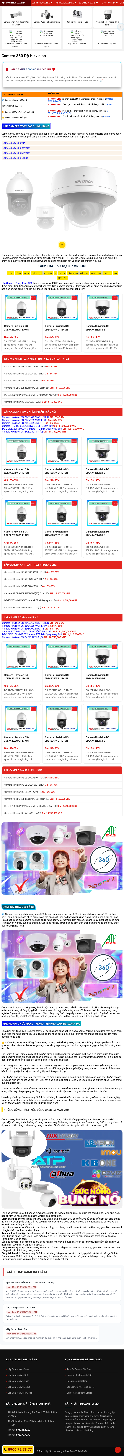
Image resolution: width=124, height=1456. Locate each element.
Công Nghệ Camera (41, 3)
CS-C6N (108, 104)
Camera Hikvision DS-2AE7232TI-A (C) (33, 402)
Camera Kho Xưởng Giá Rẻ (79, 1375)
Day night (48, 273)
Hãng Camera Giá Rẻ (64, 3)
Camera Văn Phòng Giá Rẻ (79, 1393)
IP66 (115, 273)
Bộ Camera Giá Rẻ (87, 3)
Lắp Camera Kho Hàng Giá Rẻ (81, 1387)
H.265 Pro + (62, 278)
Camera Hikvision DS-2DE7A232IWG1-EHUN (16, 328)
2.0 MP (10, 273)
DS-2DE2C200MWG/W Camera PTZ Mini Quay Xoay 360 (41, 395)
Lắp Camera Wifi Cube (18, 1369)
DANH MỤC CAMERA (15, 3)
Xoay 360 (107, 273)
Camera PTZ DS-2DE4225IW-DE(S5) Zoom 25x (37, 388)
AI (56, 273)
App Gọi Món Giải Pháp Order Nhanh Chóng (30, 1282)
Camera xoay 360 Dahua (15, 158)
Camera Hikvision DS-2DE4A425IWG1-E (98, 328)
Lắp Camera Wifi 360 (18, 1375)
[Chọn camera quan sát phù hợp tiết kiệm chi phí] (121, 27)
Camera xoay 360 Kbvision (16, 148)
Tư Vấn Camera (107, 3)
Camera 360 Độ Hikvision (62, 266)
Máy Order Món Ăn (16, 1329)
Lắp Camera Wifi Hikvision (20, 1393)
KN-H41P (107, 116)
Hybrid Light (37, 273)
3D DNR (62, 273)
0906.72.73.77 (23, 1435)
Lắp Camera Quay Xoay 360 (17, 283)
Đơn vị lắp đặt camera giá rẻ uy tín (55, 1451)
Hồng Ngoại (73, 273)
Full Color (84, 273)
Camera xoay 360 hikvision (16, 153)
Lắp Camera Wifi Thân (18, 1381)
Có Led (18, 273)
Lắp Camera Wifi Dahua (19, 1387)
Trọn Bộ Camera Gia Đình (79, 1369)
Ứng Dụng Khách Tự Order (20, 1307)
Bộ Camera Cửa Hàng (77, 1381)
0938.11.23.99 (23, 1430)
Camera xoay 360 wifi (14, 143)
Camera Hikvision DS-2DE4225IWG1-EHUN (57, 328)
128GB (26, 273)
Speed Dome (96, 273)
